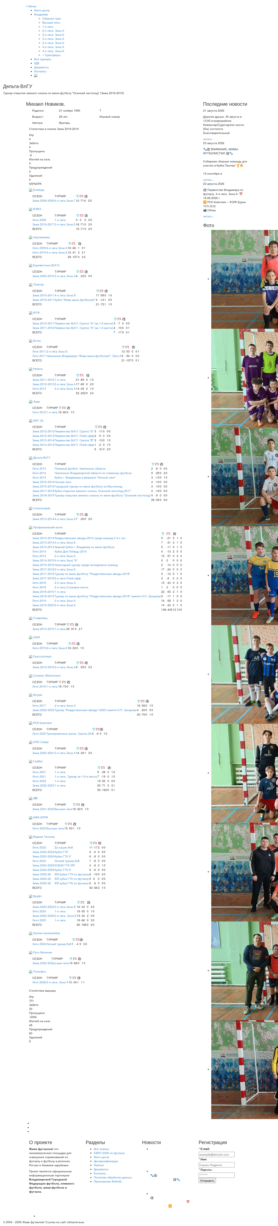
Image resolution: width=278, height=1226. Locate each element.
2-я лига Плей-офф (68, 578)
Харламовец (41, 237)
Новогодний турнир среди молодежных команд (86, 565)
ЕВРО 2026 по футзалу (109, 1153)
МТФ (36, 312)
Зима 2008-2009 (43, 200)
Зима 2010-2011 (43, 295)
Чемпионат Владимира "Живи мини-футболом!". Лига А (83, 356)
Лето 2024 (39, 861)
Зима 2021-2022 (43, 809)
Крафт (37, 896)
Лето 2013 (39, 388)
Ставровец (40, 618)
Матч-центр (42, 10)
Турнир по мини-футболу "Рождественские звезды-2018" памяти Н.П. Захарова (108, 596)
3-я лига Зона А (65, 276)
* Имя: (203, 1159)
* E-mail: (204, 1149)
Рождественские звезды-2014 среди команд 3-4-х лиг (90, 538)
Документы (41, 67)
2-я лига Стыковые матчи (71, 587)
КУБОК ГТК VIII (65, 865)
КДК (36, 63)
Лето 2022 (39, 781)
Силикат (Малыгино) (47, 675)
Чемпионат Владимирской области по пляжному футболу (93, 473)
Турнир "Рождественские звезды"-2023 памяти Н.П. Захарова (96, 710)
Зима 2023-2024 (43, 852)
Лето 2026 (39, 982)
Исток (37, 340)
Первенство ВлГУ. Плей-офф (74, 436)
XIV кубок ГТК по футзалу (72, 879)
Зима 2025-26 (41, 874)
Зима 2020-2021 (43, 753)
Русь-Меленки (42, 952)
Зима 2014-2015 (43, 560)
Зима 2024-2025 (43, 865)
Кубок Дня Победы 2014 (71, 551)
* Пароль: (205, 1169)
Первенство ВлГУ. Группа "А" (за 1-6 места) (84, 323)
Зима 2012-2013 (43, 384)
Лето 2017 (39, 705)
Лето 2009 (39, 220)
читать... (208, 139)
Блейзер (38, 190)
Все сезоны (101, 1149)
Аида (36, 401)
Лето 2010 (39, 252)
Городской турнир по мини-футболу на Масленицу (89, 486)
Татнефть (39, 971)
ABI (35, 798)
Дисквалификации (106, 1161)
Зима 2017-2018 (43, 491)
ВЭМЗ (37, 209)
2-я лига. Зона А (57, 982)
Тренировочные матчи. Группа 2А (69, 733)
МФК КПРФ (40, 817)
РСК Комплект (42, 723)
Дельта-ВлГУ (41, 457)
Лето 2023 (39, 828)
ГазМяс (38, 761)
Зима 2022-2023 (43, 710)
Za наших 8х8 (64, 847)
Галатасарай (41, 508)
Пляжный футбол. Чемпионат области (80, 468)
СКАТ (36, 637)
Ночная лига (63, 482)
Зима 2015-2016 (43, 482)
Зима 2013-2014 (43, 440)
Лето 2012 (39, 412)
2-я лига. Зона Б (65, 916)
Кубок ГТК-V (63, 856)
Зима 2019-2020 (43, 605)
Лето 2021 (39, 772)
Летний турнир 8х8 (67, 861)
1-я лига (60, 220)
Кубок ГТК (61, 852)
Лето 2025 (39, 920)
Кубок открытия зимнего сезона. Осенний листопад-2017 (93, 491)
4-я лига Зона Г (65, 200)
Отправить (207, 1180)
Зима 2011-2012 (43, 328)
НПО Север (41, 742)
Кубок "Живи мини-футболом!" (75, 300)
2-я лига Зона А (65, 384)
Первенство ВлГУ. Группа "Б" (74, 431)
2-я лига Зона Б (65, 224)
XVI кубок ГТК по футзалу (72, 883)
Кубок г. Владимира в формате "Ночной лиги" (85, 477)
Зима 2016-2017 (43, 224)
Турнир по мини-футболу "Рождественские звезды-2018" (92, 574)
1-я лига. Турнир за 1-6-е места (76, 776)
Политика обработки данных (113, 1177)
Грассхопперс (42, 656)
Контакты (40, 71)
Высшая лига (63, 809)
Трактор (38, 284)
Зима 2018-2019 (43, 495)
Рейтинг (99, 1165)
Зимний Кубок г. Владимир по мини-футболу (84, 547)
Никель (38, 369)
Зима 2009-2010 (43, 276)
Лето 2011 (39, 351)
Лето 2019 (39, 600)
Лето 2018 (39, 583)
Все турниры (42, 59)
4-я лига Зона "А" (66, 560)
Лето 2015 (39, 477)
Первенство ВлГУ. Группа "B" (74, 440)
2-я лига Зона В (65, 907)
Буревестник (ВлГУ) (46, 265)
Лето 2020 (39, 733)
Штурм (37, 695)
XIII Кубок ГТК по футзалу (72, 874)
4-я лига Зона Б (56, 248)
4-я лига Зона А (65, 519)
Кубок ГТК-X (63, 870)
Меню (31, 6)
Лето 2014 (39, 473)
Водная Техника (44, 836)
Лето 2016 (39, 686)
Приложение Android (107, 1181)
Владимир (41, 14)
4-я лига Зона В (65, 295)
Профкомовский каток (47, 527)
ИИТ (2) (38, 420)
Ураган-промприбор (46, 933)
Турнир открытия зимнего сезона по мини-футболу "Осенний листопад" (103, 495)
